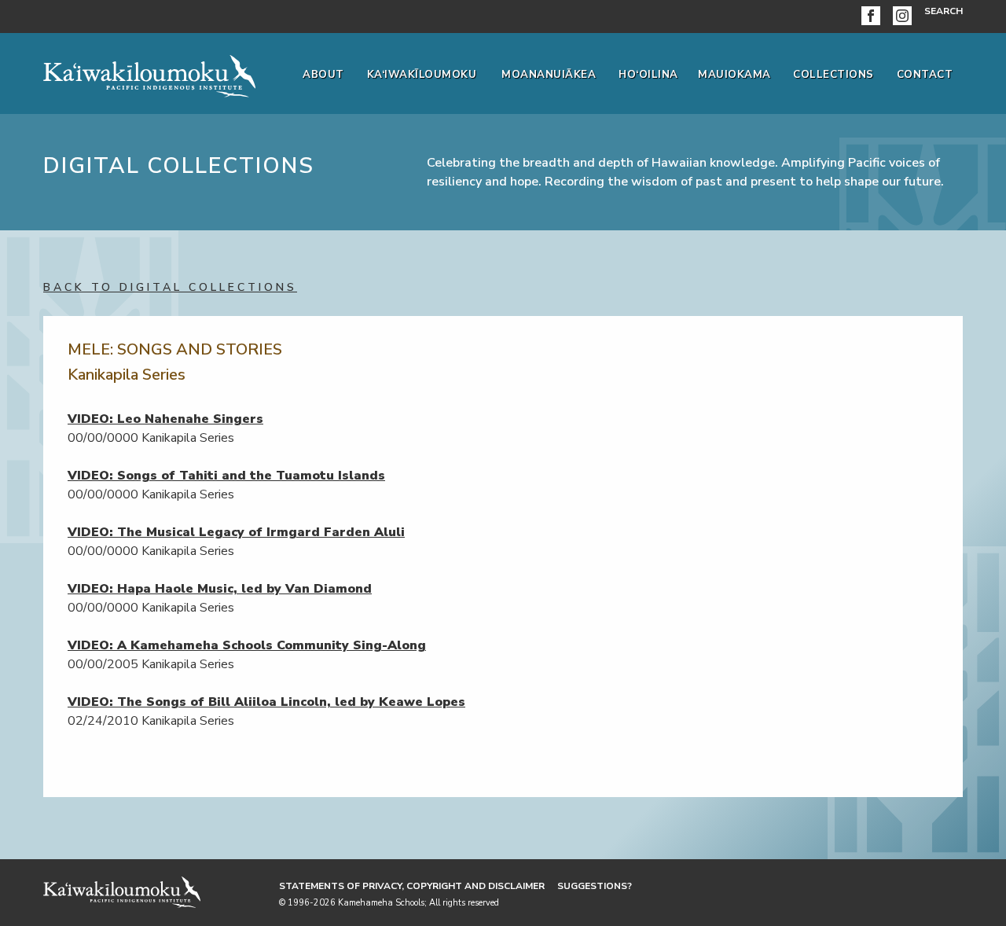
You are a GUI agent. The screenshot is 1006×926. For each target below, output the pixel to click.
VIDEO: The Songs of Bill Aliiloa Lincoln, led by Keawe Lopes (266, 702)
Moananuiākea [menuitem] (548, 75)
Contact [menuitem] (925, 75)
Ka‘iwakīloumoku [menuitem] (422, 75)
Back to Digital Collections (170, 287)
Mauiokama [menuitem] (734, 75)
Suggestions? (594, 886)
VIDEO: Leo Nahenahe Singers (165, 419)
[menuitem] (874, 16)
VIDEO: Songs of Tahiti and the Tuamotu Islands (226, 475)
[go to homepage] (149, 73)
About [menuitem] (323, 75)
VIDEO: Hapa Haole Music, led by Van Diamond (220, 588)
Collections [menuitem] (833, 75)
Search (943, 11)
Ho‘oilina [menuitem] (648, 75)
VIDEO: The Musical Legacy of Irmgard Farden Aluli (236, 532)
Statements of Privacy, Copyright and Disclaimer (412, 886)
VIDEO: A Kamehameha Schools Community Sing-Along (247, 645)
